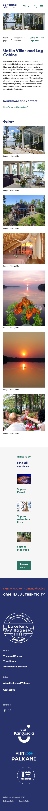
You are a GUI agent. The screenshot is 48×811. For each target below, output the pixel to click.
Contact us (9, 689)
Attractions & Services (19, 39)
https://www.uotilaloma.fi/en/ (15, 107)
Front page (5, 39)
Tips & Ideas (9, 661)
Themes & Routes (12, 656)
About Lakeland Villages (16, 683)
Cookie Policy (24, 801)
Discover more (24, 565)
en (24, 6)
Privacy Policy (9, 801)
